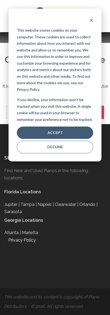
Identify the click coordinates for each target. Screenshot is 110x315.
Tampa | (29, 204)
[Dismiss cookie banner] (91, 20)
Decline (55, 146)
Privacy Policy (22, 240)
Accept (55, 132)
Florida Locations (22, 191)
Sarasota (13, 211)
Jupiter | (12, 204)
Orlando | (88, 204)
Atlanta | (13, 232)
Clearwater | (67, 204)
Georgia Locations (23, 220)
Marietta (30, 232)
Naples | (46, 204)
